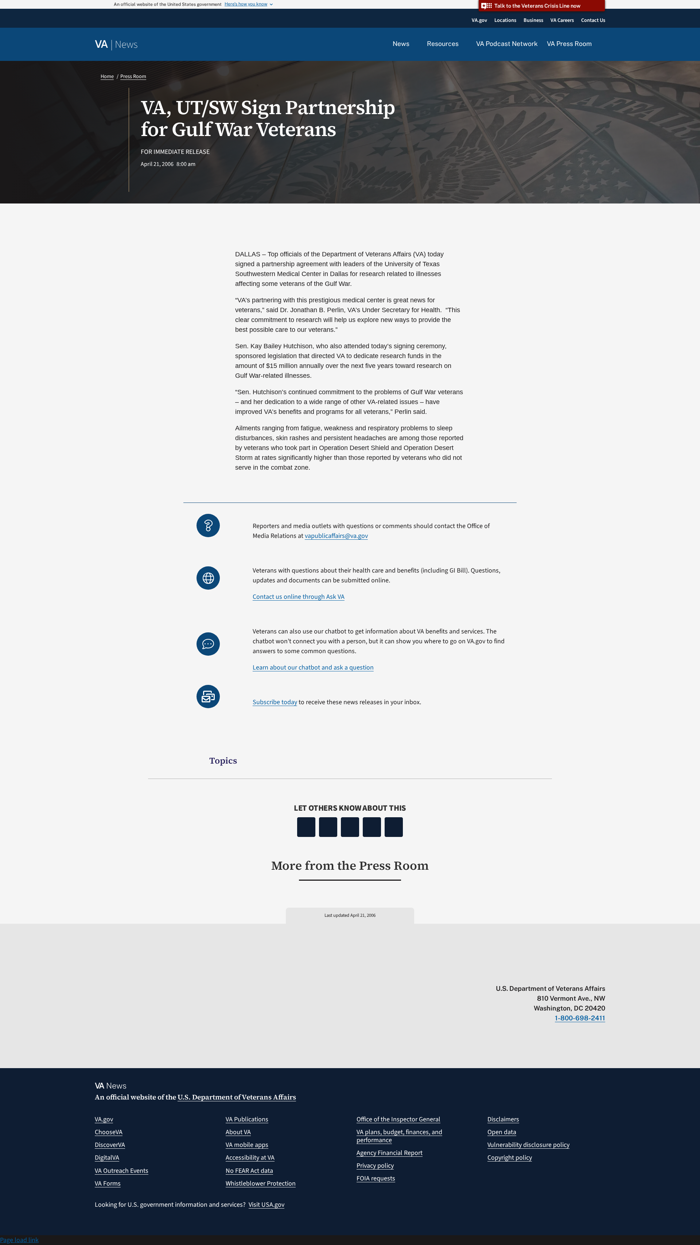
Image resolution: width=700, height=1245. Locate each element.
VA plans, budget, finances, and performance (399, 1136)
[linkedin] (587, 973)
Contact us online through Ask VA (299, 596)
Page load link (19, 1240)
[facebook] (559, 973)
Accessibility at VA (250, 1157)
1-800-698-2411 (580, 1018)
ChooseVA (108, 1132)
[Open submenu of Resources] (463, 44)
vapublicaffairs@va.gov (336, 535)
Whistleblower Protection (261, 1183)
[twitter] (530, 973)
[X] (328, 827)
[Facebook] (306, 827)
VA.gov (104, 1119)
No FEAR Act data (249, 1170)
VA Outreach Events (121, 1170)
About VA (238, 1132)
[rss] (544, 973)
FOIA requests (376, 1178)
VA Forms (108, 1183)
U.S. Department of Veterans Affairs (237, 1097)
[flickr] (601, 973)
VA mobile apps (247, 1144)
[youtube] (516, 973)
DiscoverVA (110, 1144)
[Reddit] (350, 827)
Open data (501, 1132)
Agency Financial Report (390, 1152)
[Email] (394, 827)
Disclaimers (503, 1119)
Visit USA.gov (266, 1204)
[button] (603, 44)
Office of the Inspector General (398, 1119)
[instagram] (573, 973)
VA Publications (247, 1119)
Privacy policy (375, 1165)
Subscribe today (275, 702)
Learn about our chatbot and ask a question (313, 667)
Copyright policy (509, 1157)
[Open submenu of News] (413, 44)
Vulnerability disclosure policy (528, 1144)
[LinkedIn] (372, 827)
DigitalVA (107, 1157)
